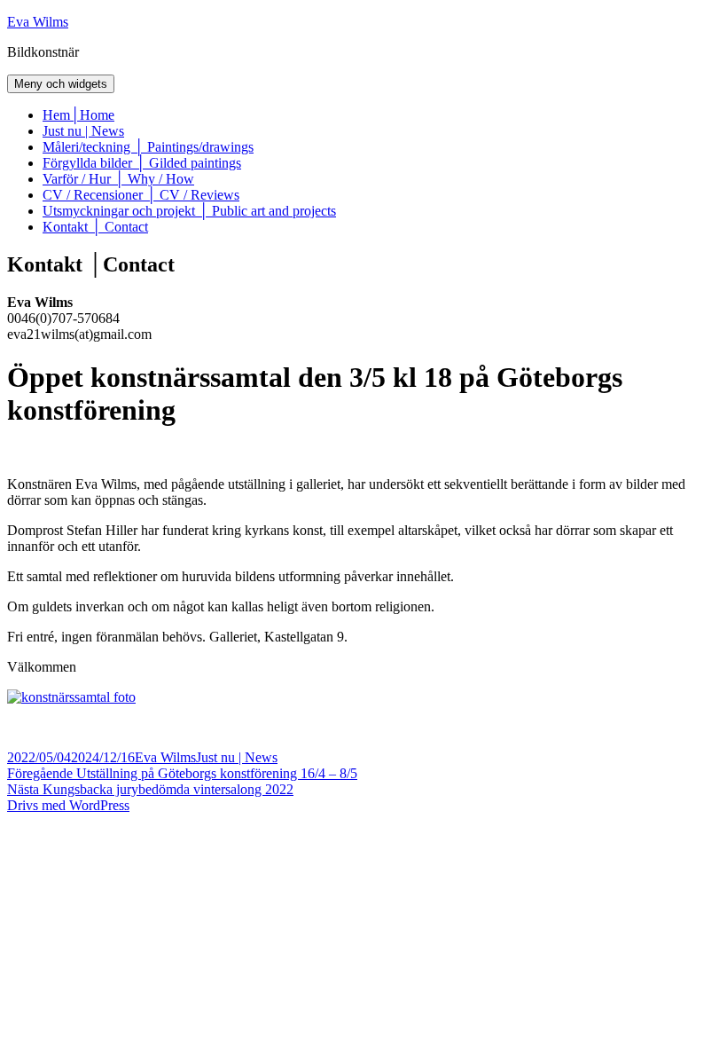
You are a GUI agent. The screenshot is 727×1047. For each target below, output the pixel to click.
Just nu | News (83, 130)
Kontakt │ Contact (95, 226)
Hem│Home (78, 114)
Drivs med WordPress (68, 805)
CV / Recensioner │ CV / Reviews (141, 194)
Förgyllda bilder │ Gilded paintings (142, 162)
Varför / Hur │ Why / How (118, 178)
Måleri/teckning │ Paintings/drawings (148, 146)
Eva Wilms (37, 21)
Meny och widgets (60, 84)
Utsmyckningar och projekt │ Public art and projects (189, 210)
